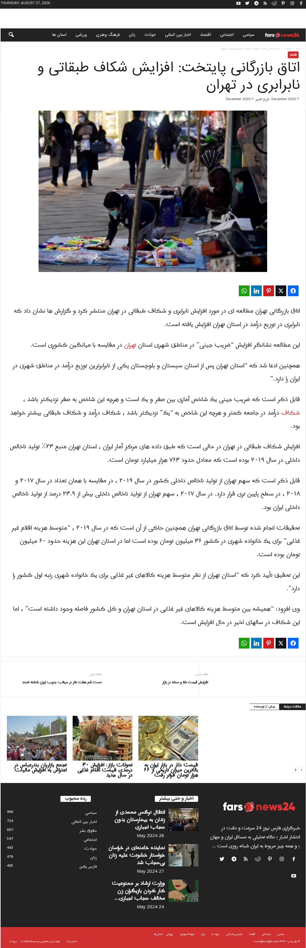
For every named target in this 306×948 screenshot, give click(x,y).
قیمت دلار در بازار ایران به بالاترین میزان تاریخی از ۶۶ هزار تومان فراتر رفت (171, 770)
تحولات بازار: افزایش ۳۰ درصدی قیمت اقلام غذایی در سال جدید (104, 770)
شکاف (290, 413)
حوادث (150, 35)
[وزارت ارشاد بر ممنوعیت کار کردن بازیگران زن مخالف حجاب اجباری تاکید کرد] (183, 891)
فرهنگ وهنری (108, 35)
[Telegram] (256, 4)
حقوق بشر (88, 831)
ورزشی (81, 35)
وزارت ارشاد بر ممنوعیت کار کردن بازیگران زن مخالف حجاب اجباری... (138, 891)
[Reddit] (274, 4)
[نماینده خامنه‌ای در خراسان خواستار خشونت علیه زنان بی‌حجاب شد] (183, 855)
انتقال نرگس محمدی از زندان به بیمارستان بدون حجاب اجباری (139, 820)
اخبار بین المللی (178, 35)
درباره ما (13, 941)
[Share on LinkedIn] (256, 290)
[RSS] (265, 4)
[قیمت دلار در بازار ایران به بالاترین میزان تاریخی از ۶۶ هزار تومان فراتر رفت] (168, 738)
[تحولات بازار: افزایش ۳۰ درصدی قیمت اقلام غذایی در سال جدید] (102, 738)
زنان (132, 35)
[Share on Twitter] (281, 290)
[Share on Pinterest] (268, 290)
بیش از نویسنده (264, 707)
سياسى (248, 35)
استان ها (59, 35)
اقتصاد (205, 35)
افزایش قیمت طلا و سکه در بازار (185, 682)
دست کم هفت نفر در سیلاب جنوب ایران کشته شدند (62, 682)
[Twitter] (247, 4)
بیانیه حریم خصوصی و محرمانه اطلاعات (40, 941)
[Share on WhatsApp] (244, 290)
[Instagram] (292, 4)
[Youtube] (238, 4)
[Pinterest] (283, 4)
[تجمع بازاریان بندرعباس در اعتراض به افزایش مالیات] (37, 738)
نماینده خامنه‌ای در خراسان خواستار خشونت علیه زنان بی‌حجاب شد (136, 855)
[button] (7, 35)
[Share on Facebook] (293, 290)
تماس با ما (72, 941)
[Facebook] (301, 4)
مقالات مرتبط (292, 707)
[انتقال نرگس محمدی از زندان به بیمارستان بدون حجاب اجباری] (183, 819)
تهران (130, 345)
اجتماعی (227, 35)
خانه (298, 48)
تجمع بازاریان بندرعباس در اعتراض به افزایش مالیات (40, 767)
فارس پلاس (88, 867)
